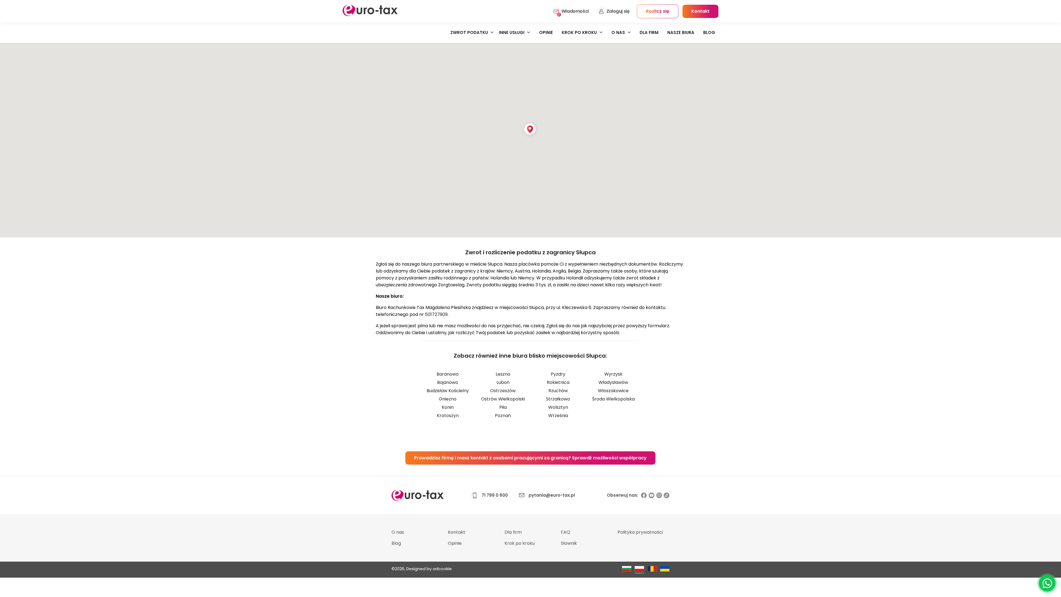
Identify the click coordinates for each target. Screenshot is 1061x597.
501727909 (436, 314)
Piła (503, 407)
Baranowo (448, 374)
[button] (530, 129)
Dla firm (649, 32)
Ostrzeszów (503, 390)
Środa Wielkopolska (613, 399)
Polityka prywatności (640, 532)
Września (558, 415)
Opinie (546, 32)
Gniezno (447, 399)
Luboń (503, 382)
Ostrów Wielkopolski (503, 399)
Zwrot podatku (469, 32)
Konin (448, 407)
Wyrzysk (613, 374)
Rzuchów (558, 390)
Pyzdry (558, 374)
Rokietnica (558, 382)
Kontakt (456, 532)
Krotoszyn (448, 415)
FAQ (565, 532)
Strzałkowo (558, 399)
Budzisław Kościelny (448, 390)
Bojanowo (447, 382)
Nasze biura (680, 32)
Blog (709, 32)
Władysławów (613, 382)
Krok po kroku (579, 32)
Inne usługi (511, 32)
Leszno (503, 374)
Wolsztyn (558, 407)
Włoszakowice (613, 390)
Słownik (569, 543)
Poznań (503, 415)
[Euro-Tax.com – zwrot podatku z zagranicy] (370, 14)
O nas (618, 32)
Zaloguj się (618, 11)
